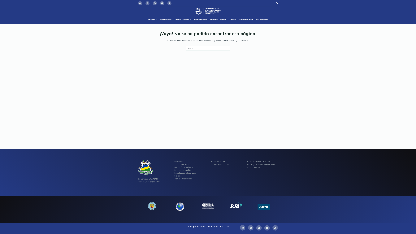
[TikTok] (169, 3)
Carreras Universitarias (220, 164)
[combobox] (205, 48)
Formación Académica (182, 19)
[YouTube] (162, 3)
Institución (151, 19)
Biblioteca (233, 19)
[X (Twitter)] (147, 3)
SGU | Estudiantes (262, 19)
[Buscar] (277, 3)
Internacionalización (200, 19)
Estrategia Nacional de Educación (261, 164)
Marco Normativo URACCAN (259, 161)
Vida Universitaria (165, 19)
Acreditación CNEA (219, 161)
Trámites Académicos (246, 19)
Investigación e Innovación (218, 19)
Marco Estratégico (254, 167)
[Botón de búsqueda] (227, 48)
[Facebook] (140, 3)
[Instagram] (155, 3)
